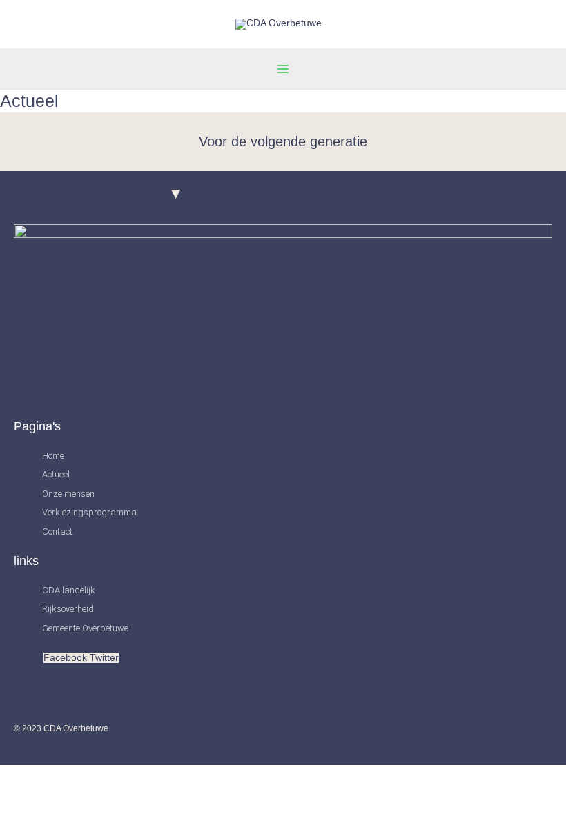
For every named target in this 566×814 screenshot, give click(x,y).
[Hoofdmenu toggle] (283, 68)
